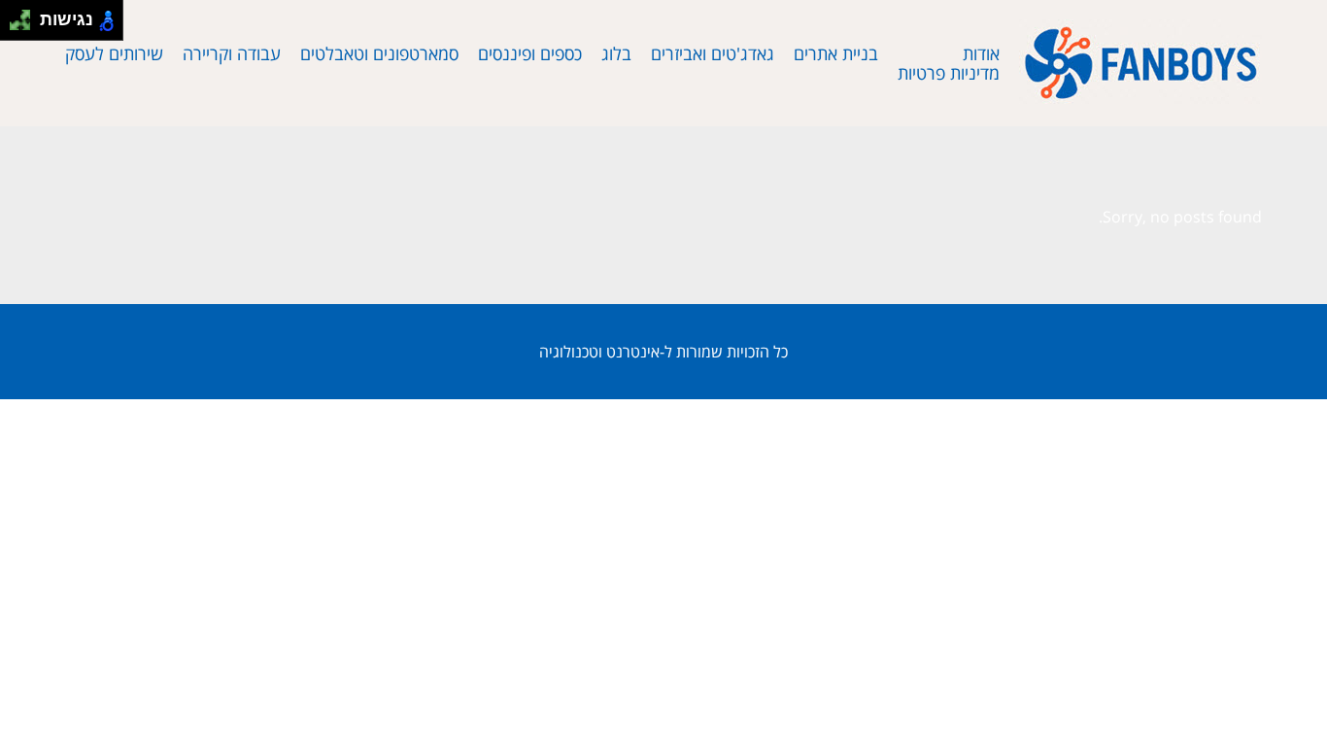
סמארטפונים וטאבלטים (379, 53)
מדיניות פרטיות (949, 73)
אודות (981, 53)
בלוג (616, 53)
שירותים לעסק (114, 53)
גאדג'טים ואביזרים (712, 53)
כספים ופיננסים (530, 53)
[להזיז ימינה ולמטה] (25, 25)
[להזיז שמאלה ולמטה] (15, 25)
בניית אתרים (836, 53)
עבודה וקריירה (232, 53)
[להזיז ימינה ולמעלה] (25, 15)
